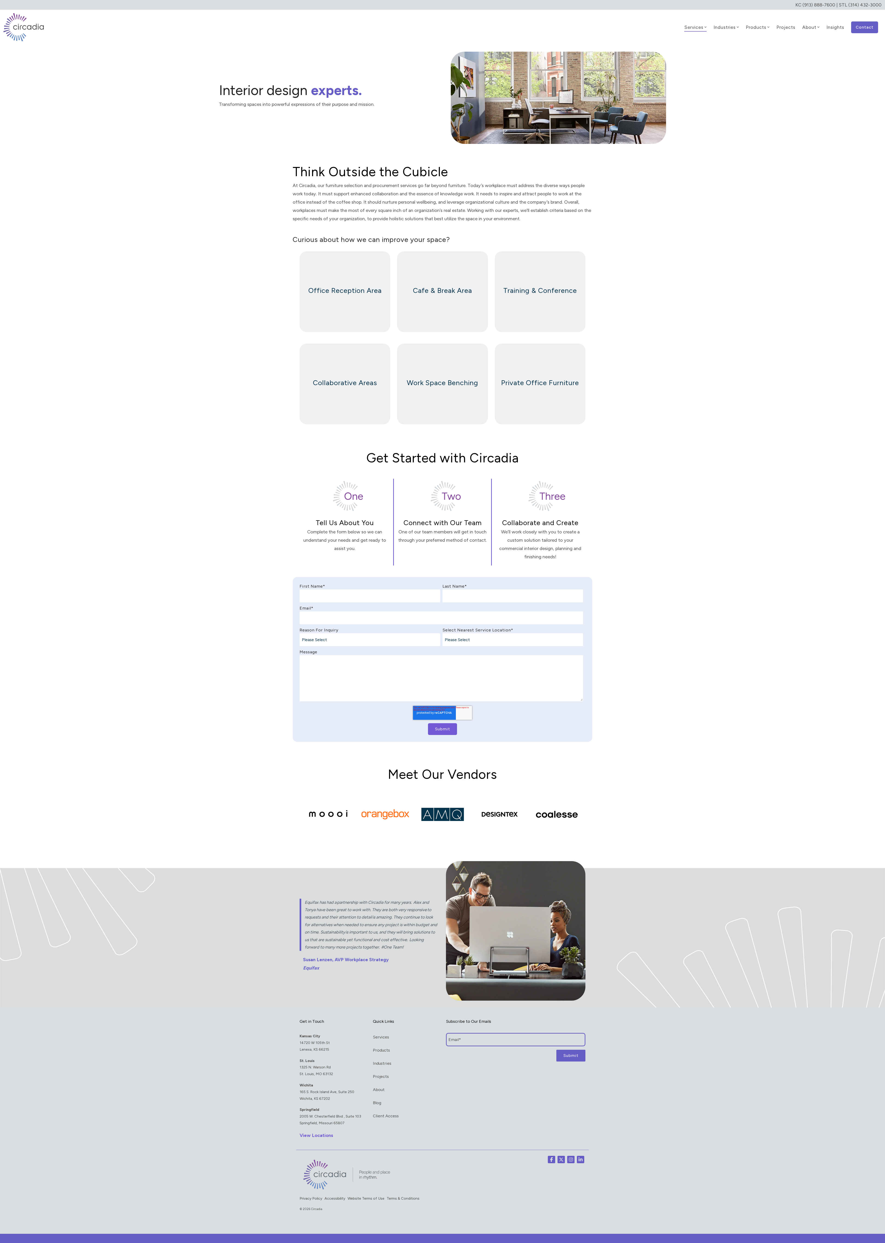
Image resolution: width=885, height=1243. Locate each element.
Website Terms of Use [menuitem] (366, 1198)
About (809, 27)
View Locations (316, 1135)
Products (756, 27)
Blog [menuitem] (377, 1102)
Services (693, 27)
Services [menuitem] (381, 1037)
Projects (785, 27)
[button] (551, 1159)
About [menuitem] (379, 1089)
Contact (864, 27)
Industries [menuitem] (382, 1063)
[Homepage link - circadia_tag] (346, 1189)
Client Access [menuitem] (386, 1115)
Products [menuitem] (381, 1050)
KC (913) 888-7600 (815, 5)
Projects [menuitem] (381, 1076)
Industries (725, 27)
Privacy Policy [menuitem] (311, 1198)
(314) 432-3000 (865, 5)
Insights (835, 27)
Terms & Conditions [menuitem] (403, 1198)
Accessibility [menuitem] (334, 1198)
